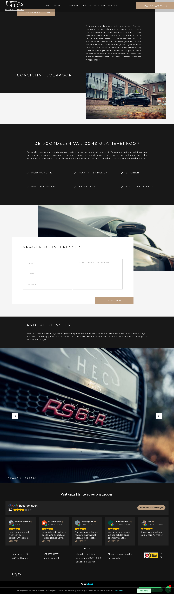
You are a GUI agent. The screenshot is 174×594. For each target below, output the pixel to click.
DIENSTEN (73, 6)
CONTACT (112, 6)
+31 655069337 (51, 554)
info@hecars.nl (51, 558)
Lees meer (119, 591)
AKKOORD (144, 591)
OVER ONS (86, 6)
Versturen (114, 300)
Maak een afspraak (155, 6)
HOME (48, 6)
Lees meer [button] (14, 541)
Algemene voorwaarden (120, 554)
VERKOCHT (99, 6)
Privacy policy (115, 558)
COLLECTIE (59, 6)
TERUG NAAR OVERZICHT (36, 12)
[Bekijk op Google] (11, 522)
